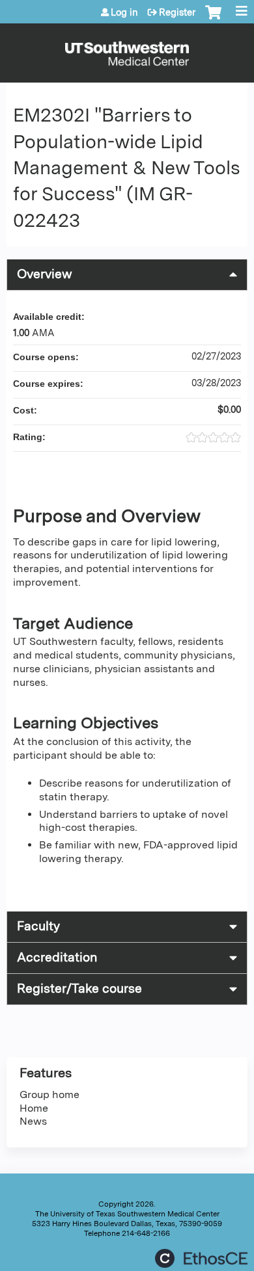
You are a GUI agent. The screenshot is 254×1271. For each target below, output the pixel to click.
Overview (44, 274)
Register (177, 12)
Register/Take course (79, 988)
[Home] (127, 49)
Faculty (38, 926)
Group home (49, 1094)
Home (34, 1108)
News (33, 1121)
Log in (124, 12)
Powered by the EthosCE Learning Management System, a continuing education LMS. (201, 1258)
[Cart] (213, 19)
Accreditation (57, 957)
